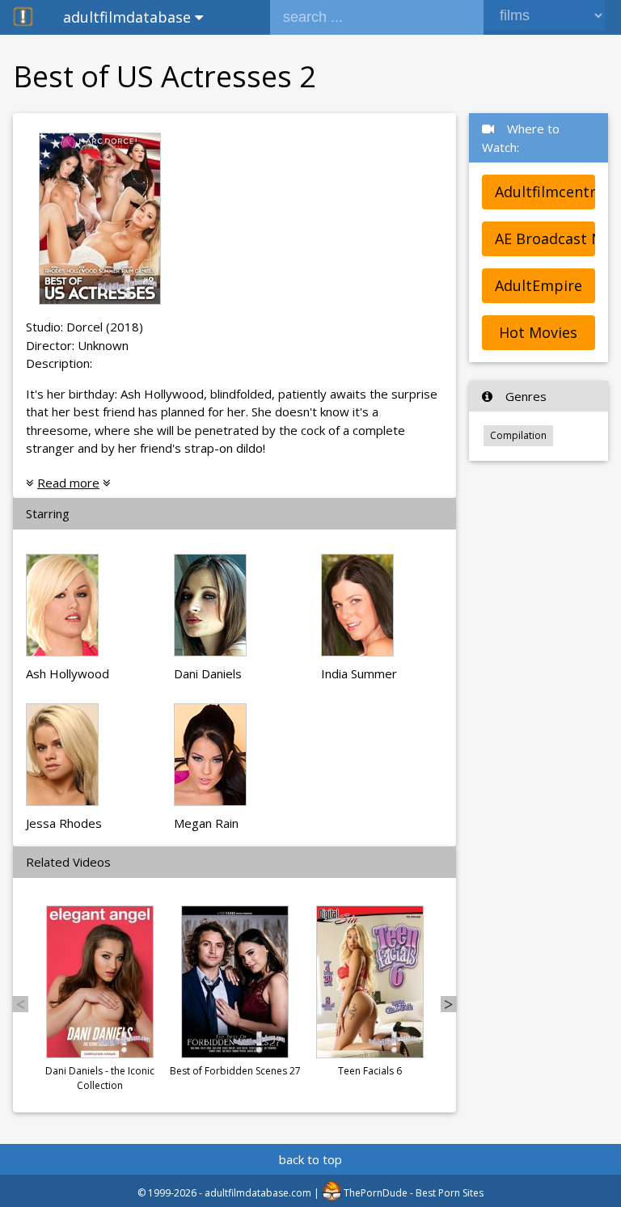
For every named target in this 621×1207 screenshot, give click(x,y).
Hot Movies (538, 332)
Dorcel (84, 327)
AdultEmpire (538, 285)
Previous (20, 1004)
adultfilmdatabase (129, 17)
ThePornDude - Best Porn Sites (412, 1193)
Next (449, 1004)
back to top (310, 1159)
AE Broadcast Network (545, 238)
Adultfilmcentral (545, 191)
